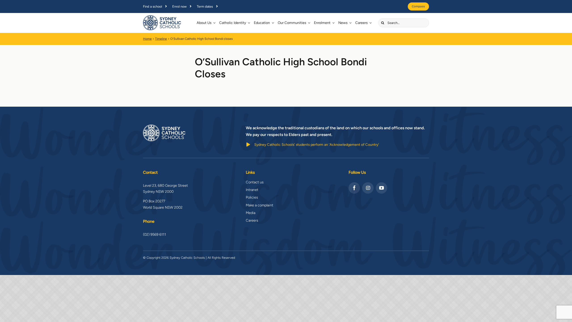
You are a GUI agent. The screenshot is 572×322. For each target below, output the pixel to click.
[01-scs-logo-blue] (162, 17)
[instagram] (368, 188)
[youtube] (381, 188)
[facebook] (354, 188)
